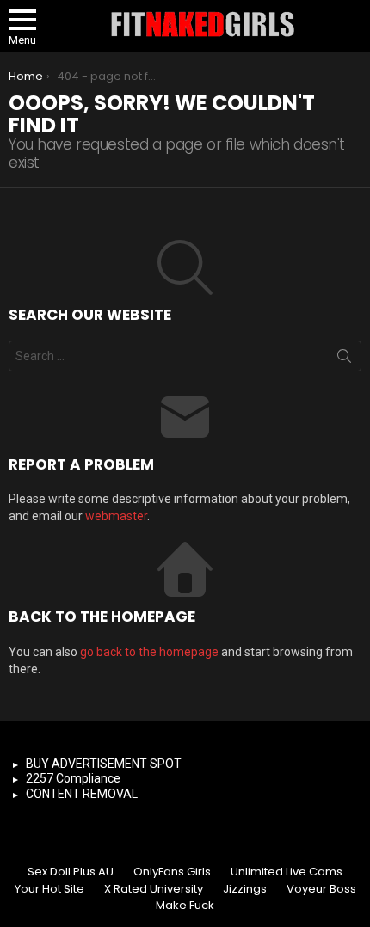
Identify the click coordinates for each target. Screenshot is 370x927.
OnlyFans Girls (172, 872)
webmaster (116, 516)
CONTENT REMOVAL (82, 794)
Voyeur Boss (321, 889)
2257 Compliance (73, 778)
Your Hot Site (49, 889)
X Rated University (153, 889)
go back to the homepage (149, 652)
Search (344, 359)
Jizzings (245, 889)
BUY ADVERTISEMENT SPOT (104, 763)
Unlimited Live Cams (286, 872)
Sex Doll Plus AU (71, 872)
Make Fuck (185, 905)
